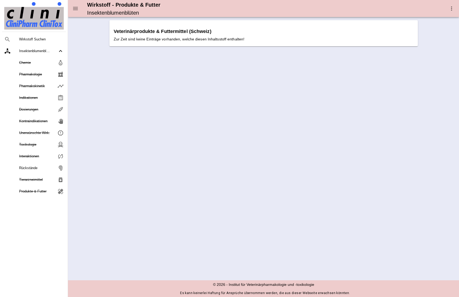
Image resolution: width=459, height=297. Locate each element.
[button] (34, 51)
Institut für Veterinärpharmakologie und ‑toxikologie (271, 284)
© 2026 (219, 284)
